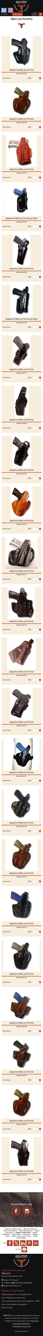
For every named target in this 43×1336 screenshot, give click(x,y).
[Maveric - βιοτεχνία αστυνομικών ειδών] (21, 6)
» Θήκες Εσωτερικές (29, 1229)
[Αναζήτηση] (10, 14)
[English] (10, 10)
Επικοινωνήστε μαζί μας (13, 1270)
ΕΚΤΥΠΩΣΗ (18, 1249)
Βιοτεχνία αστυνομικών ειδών (12, 1276)
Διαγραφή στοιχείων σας (22, 1326)
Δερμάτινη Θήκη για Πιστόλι (21, 70)
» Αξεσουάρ (26, 1234)
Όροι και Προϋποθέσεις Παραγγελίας (14, 1304)
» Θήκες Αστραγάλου (25, 1231)
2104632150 (8, 1283)
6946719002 (18, 1283)
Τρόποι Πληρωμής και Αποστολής (13, 1298)
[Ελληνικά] (4, 10)
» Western (34, 1234)
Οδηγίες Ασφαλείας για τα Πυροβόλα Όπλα (16, 1294)
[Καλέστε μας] (33, 14)
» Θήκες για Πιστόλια (23, 1232)
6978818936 (27, 1283)
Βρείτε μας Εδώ (7, 1308)
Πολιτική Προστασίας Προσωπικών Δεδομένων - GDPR (21, 1301)
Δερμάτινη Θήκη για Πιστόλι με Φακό (21, 218)
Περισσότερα (7, 78)
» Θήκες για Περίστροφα (12, 1229)
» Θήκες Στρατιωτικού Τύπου (21, 1236)
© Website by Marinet (21, 1331)
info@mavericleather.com (12, 1286)
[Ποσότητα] (35, 78)
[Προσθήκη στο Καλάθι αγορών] (39, 78)
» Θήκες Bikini (16, 1234)
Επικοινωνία (17, 14)
